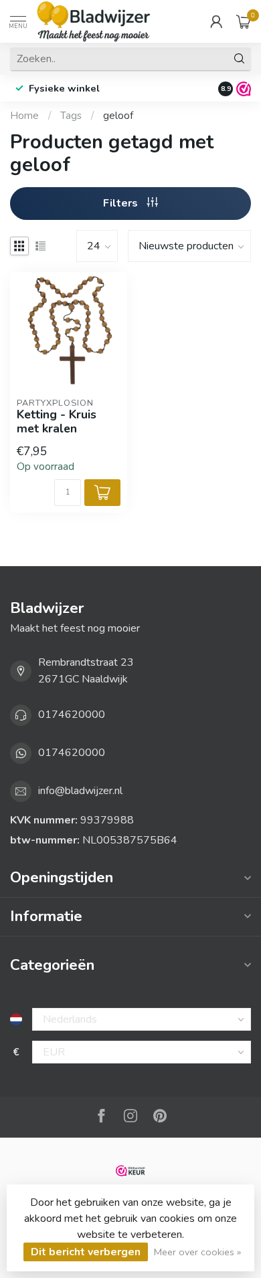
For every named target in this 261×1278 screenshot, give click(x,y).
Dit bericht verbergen (86, 1252)
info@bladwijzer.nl (80, 790)
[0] (243, 21)
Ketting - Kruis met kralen (56, 422)
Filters (122, 203)
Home (24, 115)
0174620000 (71, 714)
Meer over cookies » (197, 1252)
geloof (118, 115)
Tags (71, 115)
